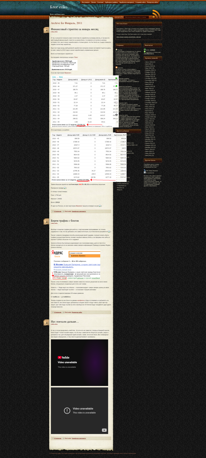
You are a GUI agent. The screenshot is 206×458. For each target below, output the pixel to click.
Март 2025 (148, 88)
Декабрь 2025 (149, 74)
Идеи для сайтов (122, 157)
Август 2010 (149, 149)
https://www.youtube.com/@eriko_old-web (128, 37)
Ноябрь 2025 (149, 76)
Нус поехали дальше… (65, 321)
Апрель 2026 (149, 66)
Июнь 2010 (148, 153)
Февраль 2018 (149, 115)
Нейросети (120, 165)
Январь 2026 (149, 72)
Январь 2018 (149, 117)
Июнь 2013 (148, 121)
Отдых (119, 169)
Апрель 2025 (149, 86)
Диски (119, 147)
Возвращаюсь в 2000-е (124, 143)
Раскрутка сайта (152, 2)
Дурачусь (120, 149)
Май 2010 (148, 155)
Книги (118, 159)
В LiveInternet (150, 173)
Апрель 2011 (149, 143)
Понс (76, 57)
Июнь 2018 (148, 108)
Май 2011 (148, 141)
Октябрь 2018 (149, 100)
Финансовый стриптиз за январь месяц (74, 29)
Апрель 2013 (149, 125)
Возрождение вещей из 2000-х (126, 145)
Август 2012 (149, 129)
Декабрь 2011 (149, 139)
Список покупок (122, 183)
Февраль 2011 (149, 145)
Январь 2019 (149, 94)
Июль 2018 (148, 106)
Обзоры (119, 167)
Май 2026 (148, 64)
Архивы (119, 137)
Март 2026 (148, 68)
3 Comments (57, 312)
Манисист (67, 73)
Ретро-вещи (120, 179)
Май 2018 (148, 110)
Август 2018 (149, 104)
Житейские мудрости (123, 151)
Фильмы (119, 187)
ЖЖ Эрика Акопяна (152, 170)
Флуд (118, 189)
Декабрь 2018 (149, 96)
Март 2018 (148, 112)
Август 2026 (149, 62)
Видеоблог (120, 141)
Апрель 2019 (149, 90)
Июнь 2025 (148, 82)
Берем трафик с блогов (65, 220)
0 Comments (57, 211)
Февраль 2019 (149, 92)
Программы (120, 175)
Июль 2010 (148, 151)
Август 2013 (149, 119)
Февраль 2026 (149, 70)
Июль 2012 (148, 131)
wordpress (80, 300)
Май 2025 (148, 84)
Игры (118, 155)
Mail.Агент (149, 52)
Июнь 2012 (148, 133)
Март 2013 (148, 127)
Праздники (120, 173)
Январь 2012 (149, 137)
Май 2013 (148, 123)
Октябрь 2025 (149, 78)
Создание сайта (141, 2)
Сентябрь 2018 (149, 102)
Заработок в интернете (126, 2)
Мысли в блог (121, 163)
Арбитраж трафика (111, 2)
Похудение (120, 171)
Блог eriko (58, 6)
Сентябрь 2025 (149, 80)
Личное (93, 2)
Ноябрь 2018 (149, 98)
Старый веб (120, 185)
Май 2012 (148, 135)
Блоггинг (100, 2)
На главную (86, 2)
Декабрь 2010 (149, 147)
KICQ (147, 50)
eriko (59, 453)
